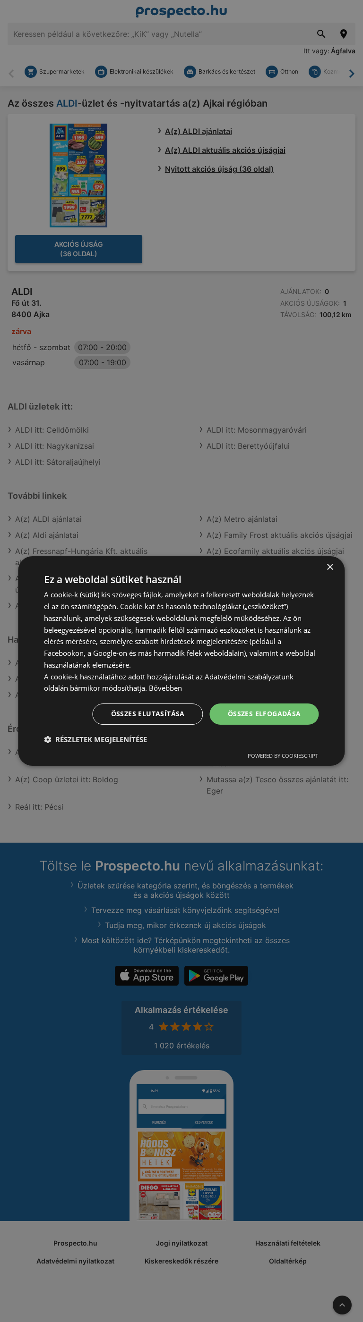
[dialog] (181, 661)
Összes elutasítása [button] (148, 713)
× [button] (329, 567)
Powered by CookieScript (283, 755)
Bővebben (165, 688)
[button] (95, 739)
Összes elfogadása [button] (264, 713)
